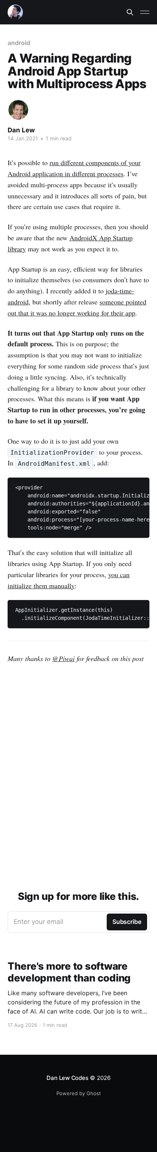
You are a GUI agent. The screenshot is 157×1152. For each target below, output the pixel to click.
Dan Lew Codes (67, 1077)
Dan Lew (21, 130)
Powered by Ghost (78, 1093)
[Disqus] (78, 771)
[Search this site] (130, 12)
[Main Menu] (145, 12)
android (19, 43)
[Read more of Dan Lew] (18, 110)
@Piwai (63, 658)
